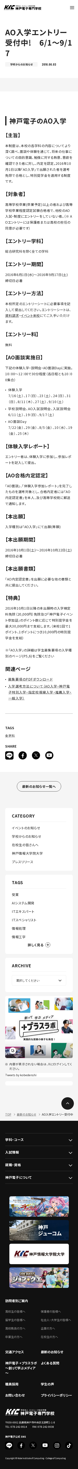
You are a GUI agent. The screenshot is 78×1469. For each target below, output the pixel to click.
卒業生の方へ (13, 1337)
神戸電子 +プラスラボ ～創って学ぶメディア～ (21, 1367)
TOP (8, 1114)
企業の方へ (48, 1328)
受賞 (15, 894)
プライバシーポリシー (56, 1395)
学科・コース (14, 1139)
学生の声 (47, 1384)
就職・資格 (13, 1164)
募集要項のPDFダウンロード (30, 679)
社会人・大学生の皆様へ (56, 1320)
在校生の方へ (49, 1337)
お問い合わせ (15, 1395)
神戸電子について (18, 1177)
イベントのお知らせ (26, 827)
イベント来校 (30, 315)
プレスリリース (22, 861)
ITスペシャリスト (24, 919)
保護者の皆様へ (51, 1311)
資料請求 (12, 315)
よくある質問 (50, 1362)
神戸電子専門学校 (22, 7)
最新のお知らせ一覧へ (39, 786)
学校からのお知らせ (26, 836)
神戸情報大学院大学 (27, 853)
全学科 (10, 735)
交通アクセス (14, 1351)
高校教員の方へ (15, 1328)
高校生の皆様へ (15, 1311)
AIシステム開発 (23, 902)
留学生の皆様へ (15, 1320)
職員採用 (12, 1384)
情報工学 (19, 936)
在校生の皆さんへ (25, 844)
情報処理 (19, 928)
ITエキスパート (23, 911)
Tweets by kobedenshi (20, 1075)
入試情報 (12, 1152)
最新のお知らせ (26, 1114)
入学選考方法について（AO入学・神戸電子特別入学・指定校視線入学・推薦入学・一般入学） (40, 692)
